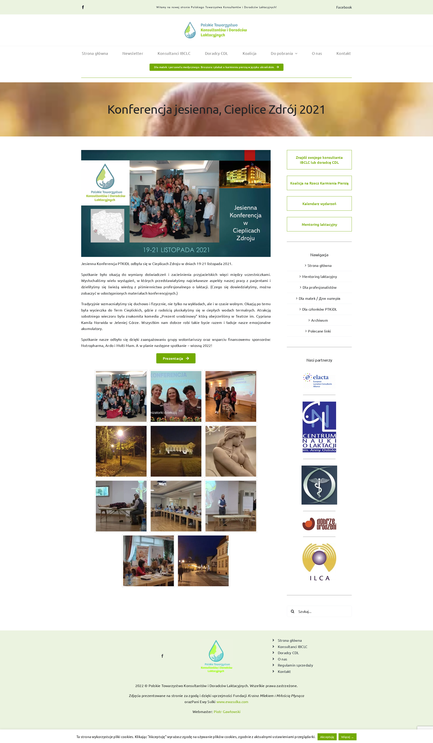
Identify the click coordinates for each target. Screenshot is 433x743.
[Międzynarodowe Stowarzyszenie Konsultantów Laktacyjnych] (319, 542)
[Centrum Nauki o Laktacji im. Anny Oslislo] (319, 400)
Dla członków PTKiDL (319, 309)
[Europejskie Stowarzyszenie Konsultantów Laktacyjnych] (319, 370)
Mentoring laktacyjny (319, 224)
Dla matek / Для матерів (320, 298)
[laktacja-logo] (216, 23)
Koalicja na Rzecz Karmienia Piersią (319, 182)
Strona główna (320, 265)
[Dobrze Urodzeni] (319, 516)
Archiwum (319, 320)
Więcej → (347, 737)
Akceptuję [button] (327, 737)
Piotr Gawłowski (227, 711)
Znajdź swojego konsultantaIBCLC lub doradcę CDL (319, 160)
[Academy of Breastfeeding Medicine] (319, 464)
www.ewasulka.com (232, 701)
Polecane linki (319, 331)
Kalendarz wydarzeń (319, 203)
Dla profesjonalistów (319, 287)
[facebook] (83, 7)
